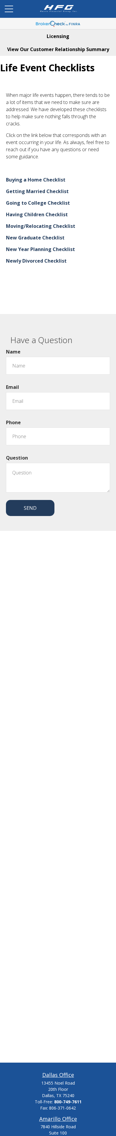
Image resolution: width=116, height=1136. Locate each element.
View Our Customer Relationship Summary (58, 49)
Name (13, 351)
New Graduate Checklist (35, 237)
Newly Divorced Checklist (36, 261)
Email (12, 387)
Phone (13, 422)
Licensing (58, 36)
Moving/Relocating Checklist (40, 226)
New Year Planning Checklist (40, 249)
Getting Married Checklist (37, 191)
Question (17, 458)
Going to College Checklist (38, 203)
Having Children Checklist (37, 214)
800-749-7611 (67, 1102)
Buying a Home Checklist (35, 179)
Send (30, 508)
